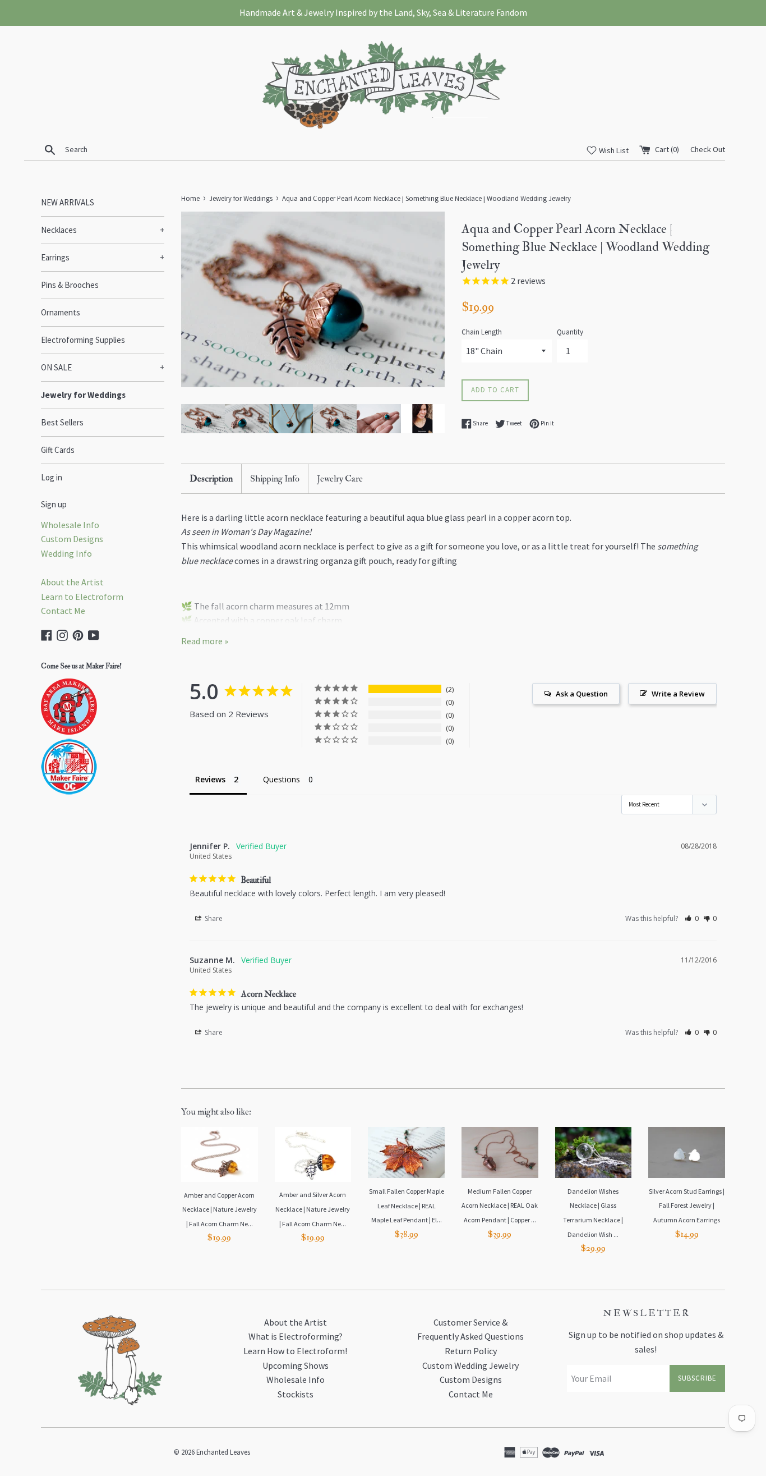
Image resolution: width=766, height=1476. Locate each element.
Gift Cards (58, 449)
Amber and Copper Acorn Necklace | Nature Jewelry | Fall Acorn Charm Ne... (219, 1209)
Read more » (204, 641)
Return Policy (471, 1350)
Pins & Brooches (70, 284)
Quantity (570, 331)
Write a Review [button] (678, 694)
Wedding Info (66, 553)
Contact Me (63, 610)
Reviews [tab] (210, 779)
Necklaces (102, 229)
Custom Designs (72, 538)
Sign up (54, 504)
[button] (691, 918)
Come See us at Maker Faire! (81, 666)
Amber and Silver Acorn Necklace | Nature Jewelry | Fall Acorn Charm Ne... (312, 1208)
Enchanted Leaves (223, 1451)
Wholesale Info (70, 524)
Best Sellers (62, 422)
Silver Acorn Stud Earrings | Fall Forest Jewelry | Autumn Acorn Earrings (687, 1205)
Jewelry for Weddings (83, 394)
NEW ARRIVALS (67, 202)
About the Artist (72, 582)
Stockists (295, 1394)
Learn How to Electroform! (295, 1350)
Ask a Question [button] (582, 694)
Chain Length (482, 331)
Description (211, 478)
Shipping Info (274, 478)
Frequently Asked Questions (470, 1336)
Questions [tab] (281, 779)
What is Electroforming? (295, 1336)
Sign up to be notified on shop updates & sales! (646, 1342)
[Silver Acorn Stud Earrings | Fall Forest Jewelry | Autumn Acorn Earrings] (686, 1152)
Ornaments (60, 312)
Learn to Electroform (82, 596)
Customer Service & (470, 1322)
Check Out (707, 149)
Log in (51, 477)
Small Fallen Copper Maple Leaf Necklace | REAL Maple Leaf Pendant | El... (406, 1205)
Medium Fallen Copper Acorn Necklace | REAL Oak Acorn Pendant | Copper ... (500, 1205)
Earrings (102, 257)
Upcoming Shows (295, 1365)
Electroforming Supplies (83, 339)
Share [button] (213, 918)
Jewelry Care (340, 478)
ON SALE (102, 367)
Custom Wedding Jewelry (470, 1365)
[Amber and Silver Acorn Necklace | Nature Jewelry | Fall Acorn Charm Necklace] (313, 1154)
